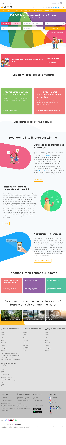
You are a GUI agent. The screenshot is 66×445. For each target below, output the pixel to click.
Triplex (2, 384)
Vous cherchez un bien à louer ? (32, 328)
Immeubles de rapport (37, 10)
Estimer (6, 223)
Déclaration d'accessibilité (19, 427)
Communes (9, 427)
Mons (2, 337)
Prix (3, 28)
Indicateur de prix (48, 10)
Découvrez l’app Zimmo (42, 261)
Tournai (3, 350)
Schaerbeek (4, 348)
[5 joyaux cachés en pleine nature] (11, 314)
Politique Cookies (16, 426)
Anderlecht (3, 342)
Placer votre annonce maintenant (9, 289)
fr (63, 3)
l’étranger (48, 156)
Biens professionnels (25, 10)
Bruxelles (3, 334)
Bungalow (3, 368)
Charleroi (3, 344)
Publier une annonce (30, 7)
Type (46, 23)
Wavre (2, 340)
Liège (2, 335)
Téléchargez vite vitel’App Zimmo (53, 60)
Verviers (3, 352)
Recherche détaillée (57, 32)
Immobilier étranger (13, 3)
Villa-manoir (4, 385)
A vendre (3, 10)
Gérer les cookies (32, 426)
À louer (16, 23)
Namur (2, 339)
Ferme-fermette (5, 374)
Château (3, 371)
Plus (39, 7)
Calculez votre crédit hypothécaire (54, 289)
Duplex (2, 372)
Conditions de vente (42, 426)
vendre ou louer (42, 170)
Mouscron (3, 347)
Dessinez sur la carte (10, 110)
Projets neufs (15, 10)
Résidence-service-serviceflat (8, 381)
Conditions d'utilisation (6, 426)
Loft (2, 376)
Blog (64, 10)
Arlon (2, 332)
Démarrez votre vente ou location (47, 110)
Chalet (2, 369)
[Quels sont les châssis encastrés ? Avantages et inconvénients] (34, 315)
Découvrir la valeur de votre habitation (32, 289)
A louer (8, 10)
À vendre (6, 23)
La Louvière (4, 345)
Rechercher (55, 28)
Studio (2, 382)
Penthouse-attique (5, 379)
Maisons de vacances (6, 377)
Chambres (27, 28)
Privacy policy (24, 426)
